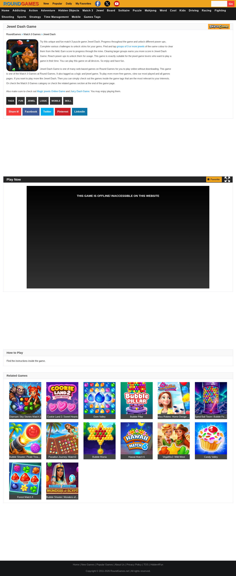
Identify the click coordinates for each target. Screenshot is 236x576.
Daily (69, 3)
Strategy (35, 17)
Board (111, 10)
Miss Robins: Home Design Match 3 (174, 416)
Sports (21, 17)
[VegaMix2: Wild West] (174, 436)
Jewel (100, 10)
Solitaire (124, 10)
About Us (120, 564)
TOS (146, 564)
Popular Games (104, 564)
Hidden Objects (68, 10)
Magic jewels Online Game (51, 91)
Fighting (220, 10)
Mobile (76, 17)
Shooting (8, 17)
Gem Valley (99, 416)
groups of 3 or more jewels (130, 46)
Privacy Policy (134, 564)
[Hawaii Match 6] (137, 436)
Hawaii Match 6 (136, 456)
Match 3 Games (32, 34)
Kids (182, 10)
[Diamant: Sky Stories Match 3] (25, 396)
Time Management (56, 17)
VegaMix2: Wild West (174, 456)
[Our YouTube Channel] (116, 4)
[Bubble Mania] (99, 436)
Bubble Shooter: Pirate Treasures (25, 456)
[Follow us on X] (106, 4)
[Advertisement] (203, 62)
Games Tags (92, 17)
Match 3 (88, 10)
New (46, 3)
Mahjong (151, 10)
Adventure (48, 10)
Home (5, 10)
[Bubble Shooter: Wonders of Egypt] (62, 476)
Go (231, 3)
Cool (173, 10)
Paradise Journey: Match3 (62, 456)
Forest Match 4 (25, 497)
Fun (20, 101)
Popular (57, 3)
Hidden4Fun (156, 564)
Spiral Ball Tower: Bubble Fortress (211, 416)
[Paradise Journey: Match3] (62, 436)
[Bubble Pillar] (137, 396)
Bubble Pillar (136, 416)
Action (33, 10)
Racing (206, 10)
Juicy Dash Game (79, 91)
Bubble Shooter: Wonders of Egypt (62, 497)
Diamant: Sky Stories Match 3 (25, 416)
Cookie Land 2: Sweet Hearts (62, 416)
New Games (88, 564)
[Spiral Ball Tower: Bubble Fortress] (211, 396)
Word (163, 10)
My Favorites (83, 3)
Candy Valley (211, 456)
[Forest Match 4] (25, 476)
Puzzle (137, 10)
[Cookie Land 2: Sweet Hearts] (62, 396)
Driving (194, 10)
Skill (68, 101)
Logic (43, 101)
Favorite (215, 179)
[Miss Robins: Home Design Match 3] (174, 396)
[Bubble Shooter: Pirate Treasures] (25, 436)
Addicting (19, 10)
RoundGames (13, 34)
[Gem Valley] (99, 396)
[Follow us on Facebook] (97, 4)
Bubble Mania (99, 456)
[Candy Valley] (211, 436)
